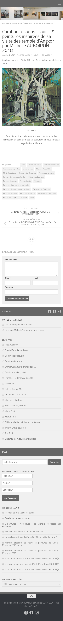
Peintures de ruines (10, 193)
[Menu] (59, 3)
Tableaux (23, 197)
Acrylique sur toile (34, 165)
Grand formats (28, 169)
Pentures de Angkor (10, 197)
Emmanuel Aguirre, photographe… (20, 367)
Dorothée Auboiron (13, 361)
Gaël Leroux (10, 383)
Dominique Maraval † (14, 356)
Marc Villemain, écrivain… (16, 405)
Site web (9, 287)
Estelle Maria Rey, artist (15, 372)
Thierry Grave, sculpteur (15, 427)
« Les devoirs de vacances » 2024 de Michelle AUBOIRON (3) (32, 558)
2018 (23, 165)
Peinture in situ (25, 181)
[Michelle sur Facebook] (54, 311)
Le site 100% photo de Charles (18, 324)
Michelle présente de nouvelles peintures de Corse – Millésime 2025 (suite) (31, 544)
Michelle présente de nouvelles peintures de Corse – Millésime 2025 (31, 551)
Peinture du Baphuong (36, 177)
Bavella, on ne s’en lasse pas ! (18, 518)
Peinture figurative (10, 181)
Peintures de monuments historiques (16, 189)
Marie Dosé (10, 411)
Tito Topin (9, 433)
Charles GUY (10, 55)
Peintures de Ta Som (27, 193)
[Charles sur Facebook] (49, 311)
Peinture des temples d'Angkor (14, 177)
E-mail (36, 278)
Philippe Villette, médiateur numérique (22, 422)
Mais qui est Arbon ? (14, 400)
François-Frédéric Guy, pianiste (19, 378)
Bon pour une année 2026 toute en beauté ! (25, 531)
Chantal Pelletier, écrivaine (17, 350)
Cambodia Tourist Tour (12, 23)
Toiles (32, 197)
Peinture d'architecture (27, 173)
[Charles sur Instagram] (59, 311)
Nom (8, 278)
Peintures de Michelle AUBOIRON (38, 23)
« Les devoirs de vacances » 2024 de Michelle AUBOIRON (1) (32, 569)
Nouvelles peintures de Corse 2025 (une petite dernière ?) (31, 537)
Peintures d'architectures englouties (16, 185)
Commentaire (11, 259)
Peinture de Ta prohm (46, 173)
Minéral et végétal (10, 173)
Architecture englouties (11, 169)
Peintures (37, 181)
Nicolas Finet (10, 416)
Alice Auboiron (11, 344)
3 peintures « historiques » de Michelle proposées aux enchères (31, 525)
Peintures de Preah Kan (41, 189)
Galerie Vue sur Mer (14, 389)
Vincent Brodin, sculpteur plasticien (20, 439)
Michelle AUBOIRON (43, 169)
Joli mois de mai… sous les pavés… (20, 512)
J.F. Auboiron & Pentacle (16, 394)
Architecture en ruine (51, 165)
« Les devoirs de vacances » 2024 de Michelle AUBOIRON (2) (32, 564)
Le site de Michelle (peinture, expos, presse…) (25, 330)
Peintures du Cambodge (47, 193)
